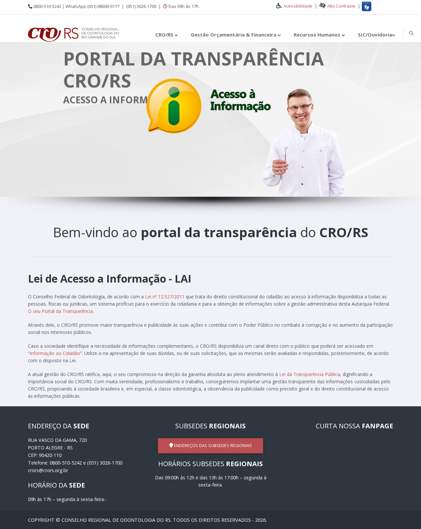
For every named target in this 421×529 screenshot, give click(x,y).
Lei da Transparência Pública (309, 374)
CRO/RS (165, 34)
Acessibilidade (298, 6)
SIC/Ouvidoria (375, 34)
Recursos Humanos (318, 34)
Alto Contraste (341, 6)
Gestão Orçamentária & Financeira (234, 34)
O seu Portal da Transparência (60, 311)
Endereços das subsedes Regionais (212, 445)
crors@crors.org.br (48, 470)
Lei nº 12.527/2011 (165, 296)
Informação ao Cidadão (55, 353)
